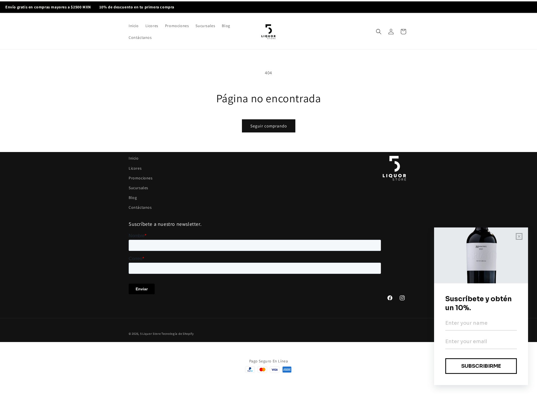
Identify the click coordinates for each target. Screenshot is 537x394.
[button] (379, 31)
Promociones (141, 178)
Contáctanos (140, 207)
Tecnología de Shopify (177, 334)
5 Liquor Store (150, 334)
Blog (133, 197)
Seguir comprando (268, 126)
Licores (135, 168)
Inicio (134, 158)
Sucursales (138, 187)
